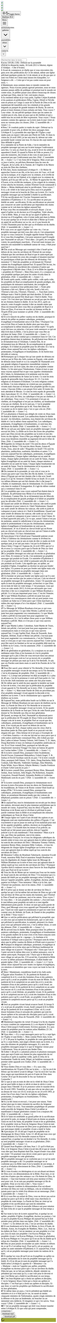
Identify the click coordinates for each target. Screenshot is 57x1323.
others (4, 43)
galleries (5, 30)
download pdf (9, 1317)
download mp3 (8, 1314)
